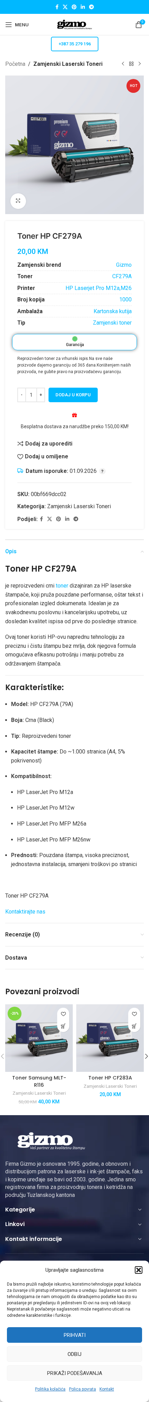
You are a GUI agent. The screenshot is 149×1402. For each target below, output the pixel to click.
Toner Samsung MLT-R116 (39, 1081)
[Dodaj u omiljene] (63, 1014)
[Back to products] (131, 64)
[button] (138, 1270)
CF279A (122, 276)
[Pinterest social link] (74, 7)
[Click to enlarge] (18, 201)
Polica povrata (82, 1389)
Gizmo (124, 265)
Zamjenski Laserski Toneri (68, 64)
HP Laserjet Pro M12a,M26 (98, 288)
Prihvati (75, 1335)
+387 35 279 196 (75, 43)
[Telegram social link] (91, 7)
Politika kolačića (50, 1389)
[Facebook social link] (57, 7)
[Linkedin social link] (83, 7)
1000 (125, 299)
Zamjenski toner (112, 322)
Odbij (74, 1354)
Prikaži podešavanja (74, 1373)
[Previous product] (123, 64)
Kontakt (106, 1389)
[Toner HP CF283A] (110, 1038)
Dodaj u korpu (73, 394)
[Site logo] (74, 24)
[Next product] (139, 64)
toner (62, 585)
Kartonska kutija (113, 311)
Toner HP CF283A (110, 1077)
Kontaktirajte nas (25, 911)
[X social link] (65, 7)
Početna (15, 64)
